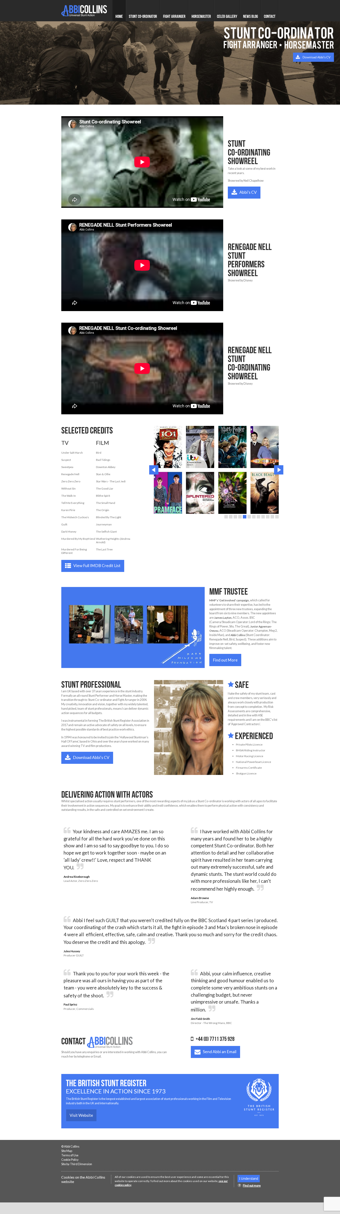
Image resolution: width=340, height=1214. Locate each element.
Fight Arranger (174, 16)
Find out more (252, 1185)
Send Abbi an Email (219, 1051)
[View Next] (278, 469)
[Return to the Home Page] (84, 10)
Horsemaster (201, 16)
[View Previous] (153, 469)
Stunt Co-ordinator (143, 16)
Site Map (66, 1151)
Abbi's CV (248, 192)
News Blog (250, 16)
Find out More (225, 660)
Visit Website (81, 1115)
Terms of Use (69, 1155)
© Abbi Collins (70, 1146)
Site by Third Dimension (76, 1164)
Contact (269, 16)
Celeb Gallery (227, 16)
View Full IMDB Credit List (97, 565)
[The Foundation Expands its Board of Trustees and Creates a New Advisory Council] (133, 627)
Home (119, 16)
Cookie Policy (70, 1159)
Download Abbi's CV (91, 757)
